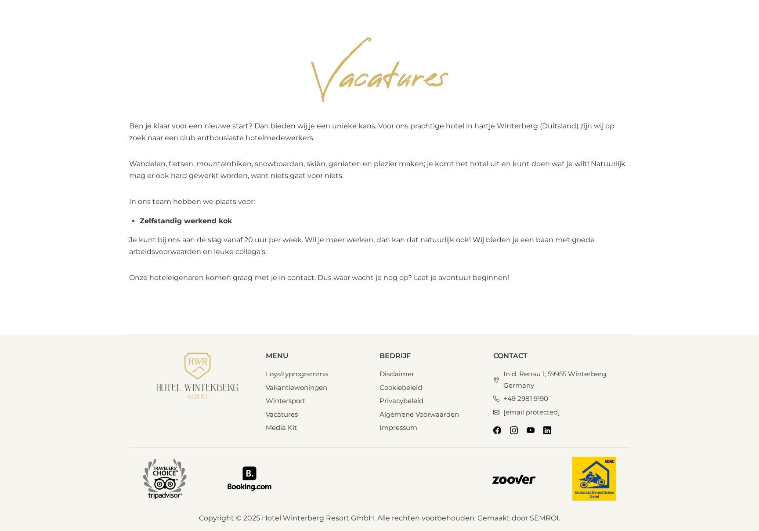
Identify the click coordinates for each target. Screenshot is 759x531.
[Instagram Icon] (514, 430)
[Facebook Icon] (497, 430)
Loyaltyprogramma (492, 24)
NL (541, 23)
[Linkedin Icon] (547, 430)
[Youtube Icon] (531, 430)
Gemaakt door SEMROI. (518, 518)
